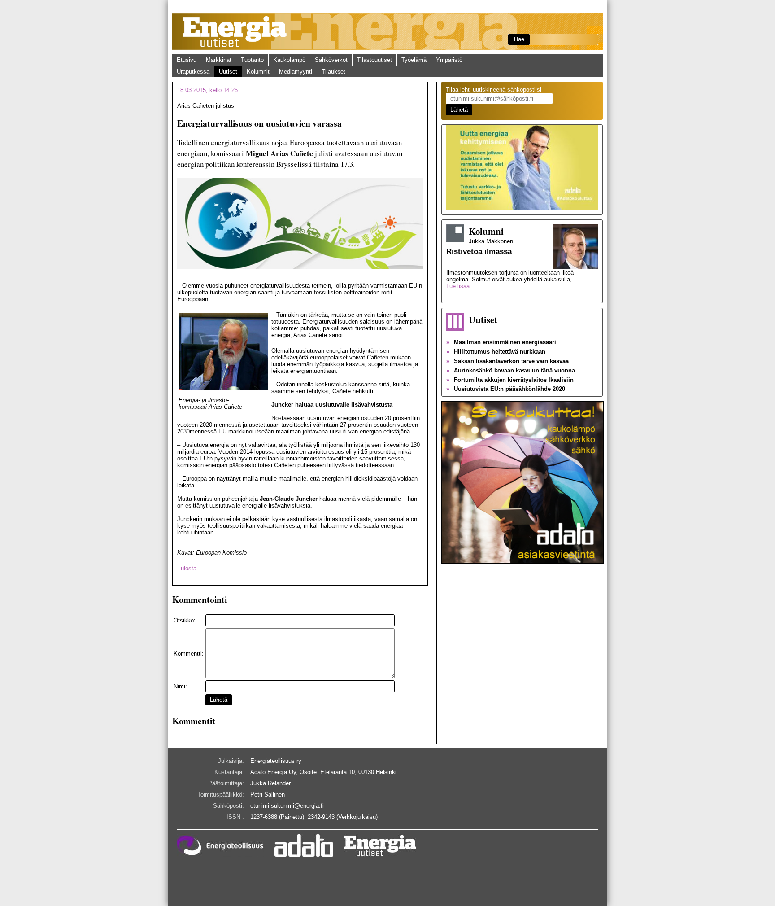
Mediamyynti (295, 71)
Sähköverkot (331, 60)
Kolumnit (258, 71)
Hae (519, 39)
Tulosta (186, 568)
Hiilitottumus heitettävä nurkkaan (495, 351)
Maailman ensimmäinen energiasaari (501, 342)
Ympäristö (449, 60)
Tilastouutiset (374, 60)
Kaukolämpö (289, 60)
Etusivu (186, 60)
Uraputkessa (193, 71)
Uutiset (228, 71)
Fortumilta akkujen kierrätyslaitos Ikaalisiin (510, 379)
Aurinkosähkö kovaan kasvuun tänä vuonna (510, 370)
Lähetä (218, 699)
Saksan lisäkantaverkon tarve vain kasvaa (507, 361)
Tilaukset (333, 71)
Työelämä (414, 60)
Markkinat (218, 60)
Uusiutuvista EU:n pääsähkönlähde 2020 (505, 388)
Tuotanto (252, 60)
